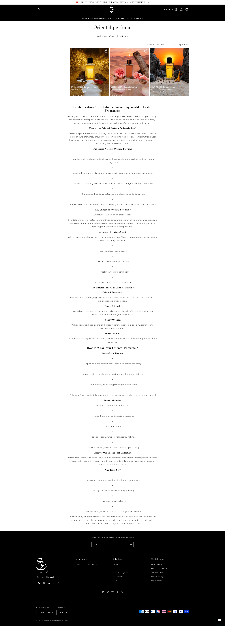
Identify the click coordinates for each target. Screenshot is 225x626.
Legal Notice (156, 581)
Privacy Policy (157, 564)
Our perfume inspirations (86, 564)
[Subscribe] (130, 544)
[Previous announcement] (37, 2)
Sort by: (150, 45)
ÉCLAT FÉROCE (162, 87)
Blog (115, 581)
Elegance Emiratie (48, 621)
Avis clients (118, 576)
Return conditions (159, 568)
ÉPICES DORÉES (83, 87)
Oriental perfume (118, 36)
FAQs (115, 568)
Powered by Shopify (62, 621)
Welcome (102, 36)
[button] (38, 9)
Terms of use (157, 572)
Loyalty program (120, 572)
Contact (116, 564)
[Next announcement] (187, 2)
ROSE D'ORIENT (124, 87)
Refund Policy (157, 576)
